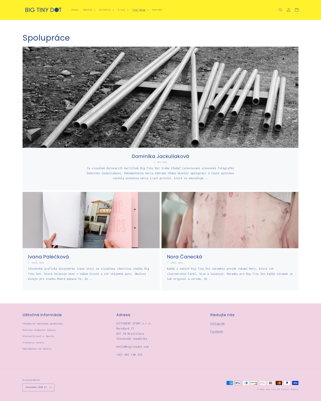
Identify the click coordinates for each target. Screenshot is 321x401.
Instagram (217, 323)
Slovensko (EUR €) (36, 387)
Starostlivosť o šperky (39, 336)
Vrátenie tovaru (33, 342)
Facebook (216, 331)
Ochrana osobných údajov (39, 330)
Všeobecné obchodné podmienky (43, 323)
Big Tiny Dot (273, 389)
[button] (89, 10)
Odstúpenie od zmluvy (37, 348)
